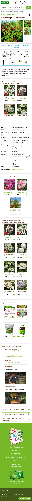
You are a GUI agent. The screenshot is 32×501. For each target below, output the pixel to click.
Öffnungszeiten (16, 450)
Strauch (16, 11)
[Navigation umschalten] (29, 2)
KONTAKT (3, 496)
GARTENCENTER (12, 493)
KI (6, 496)
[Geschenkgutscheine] (16, 436)
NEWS (27, 493)
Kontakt (16, 461)
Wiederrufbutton (16, 453)
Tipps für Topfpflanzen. (10, 387)
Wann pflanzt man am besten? (12, 362)
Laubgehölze (9, 11)
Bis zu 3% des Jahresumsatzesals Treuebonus (16, 482)
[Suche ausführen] (28, 7)
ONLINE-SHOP (21, 493)
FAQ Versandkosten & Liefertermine (13, 414)
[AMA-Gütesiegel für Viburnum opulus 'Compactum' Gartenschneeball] (5, 54)
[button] (16, 2)
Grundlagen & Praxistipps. (11, 367)
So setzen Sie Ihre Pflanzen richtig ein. (14, 356)
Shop (2, 11)
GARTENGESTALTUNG (6, 494)
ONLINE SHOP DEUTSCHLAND (18, 494)
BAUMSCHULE (4, 493)
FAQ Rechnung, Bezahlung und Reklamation (11, 419)
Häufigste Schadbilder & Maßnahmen (14, 351)
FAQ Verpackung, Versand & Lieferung (13, 409)
